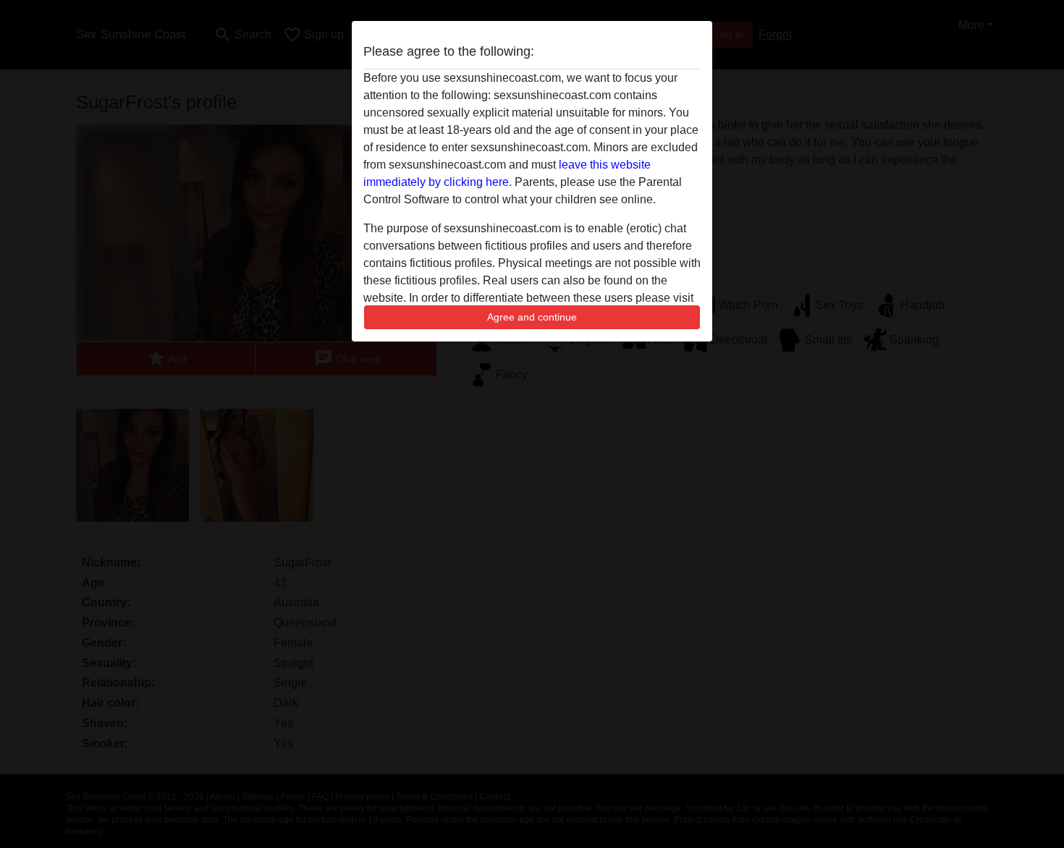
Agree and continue (532, 317)
